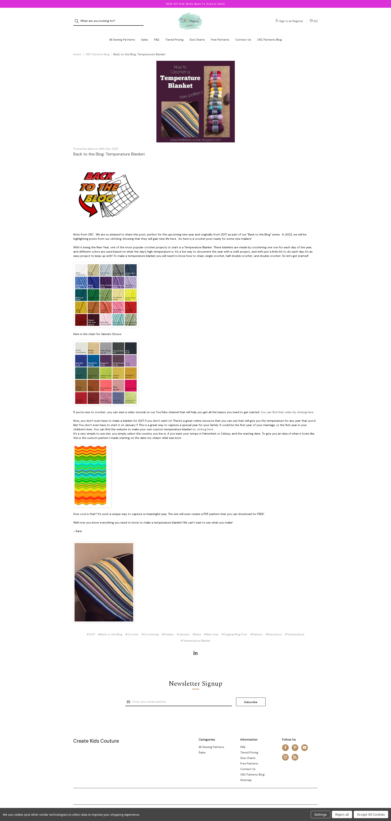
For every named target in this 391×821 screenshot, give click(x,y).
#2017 (91, 634)
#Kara (196, 634)
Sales (144, 39)
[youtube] (304, 747)
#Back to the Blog (110, 634)
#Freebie (167, 634)
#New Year (211, 634)
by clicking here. (203, 429)
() (315, 21)
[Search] (77, 21)
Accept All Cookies (371, 814)
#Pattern (256, 634)
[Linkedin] (195, 653)
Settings (320, 814)
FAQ (156, 39)
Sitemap (246, 780)
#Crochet (131, 634)
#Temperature (294, 634)
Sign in (283, 21)
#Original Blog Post (234, 634)
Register (297, 21)
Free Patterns (220, 39)
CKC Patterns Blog (269, 39)
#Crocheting (150, 634)
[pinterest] (295, 747)
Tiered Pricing (174, 39)
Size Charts (197, 39)
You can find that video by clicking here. (287, 412)
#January (183, 634)
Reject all (342, 814)
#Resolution (273, 634)
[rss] (295, 757)
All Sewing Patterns (122, 39)
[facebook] (285, 747)
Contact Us (243, 39)
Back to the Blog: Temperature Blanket (109, 154)
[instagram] (285, 757)
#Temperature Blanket (195, 640)
